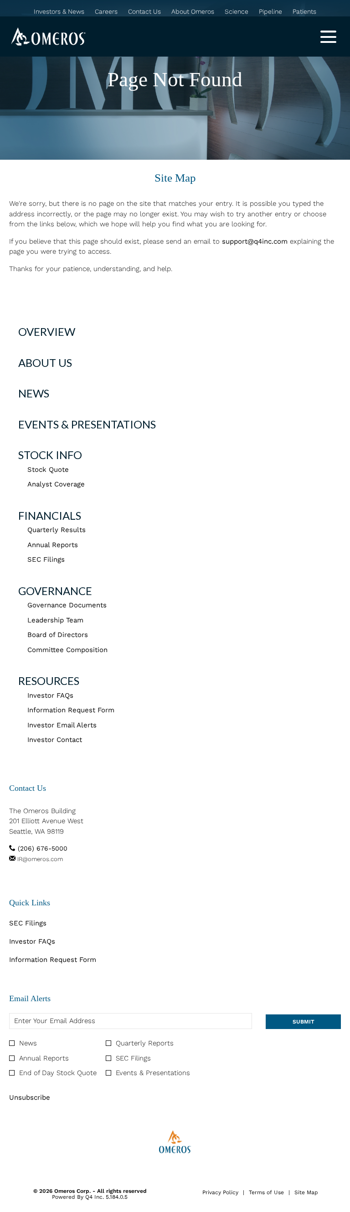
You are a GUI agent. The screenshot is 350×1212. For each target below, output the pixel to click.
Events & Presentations (87, 424)
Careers (106, 11)
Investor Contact (54, 740)
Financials (49, 515)
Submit (303, 1022)
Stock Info (50, 454)
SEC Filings (46, 559)
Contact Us (144, 11)
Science (236, 11)
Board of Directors (57, 635)
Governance (55, 590)
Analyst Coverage (56, 484)
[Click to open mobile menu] (328, 36)
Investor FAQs (50, 695)
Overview (46, 331)
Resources (48, 680)
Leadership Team (55, 620)
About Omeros (192, 11)
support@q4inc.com (255, 241)
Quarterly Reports (145, 1043)
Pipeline (270, 11)
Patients (304, 11)
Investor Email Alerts (62, 725)
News (33, 393)
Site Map (306, 1192)
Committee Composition (67, 650)
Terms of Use (266, 1192)
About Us (45, 362)
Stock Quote (48, 469)
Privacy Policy (220, 1192)
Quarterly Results (56, 530)
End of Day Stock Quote (58, 1073)
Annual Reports (52, 545)
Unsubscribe (29, 1097)
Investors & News (59, 11)
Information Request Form (70, 710)
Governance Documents (67, 605)
